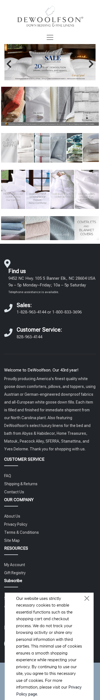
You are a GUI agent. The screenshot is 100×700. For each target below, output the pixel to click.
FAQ (7, 476)
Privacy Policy (15, 524)
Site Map (12, 540)
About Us (12, 516)
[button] (8, 63)
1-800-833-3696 (67, 312)
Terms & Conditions (21, 532)
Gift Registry (15, 573)
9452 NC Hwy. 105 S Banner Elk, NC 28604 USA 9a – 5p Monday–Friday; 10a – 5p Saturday (51, 285)
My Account (14, 565)
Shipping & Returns (21, 484)
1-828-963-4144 (31, 312)
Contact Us (14, 492)
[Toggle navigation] (50, 37)
